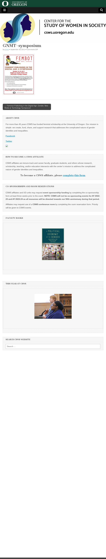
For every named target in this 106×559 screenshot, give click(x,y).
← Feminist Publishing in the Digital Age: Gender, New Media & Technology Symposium (26, 107)
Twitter (9, 141)
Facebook (10, 136)
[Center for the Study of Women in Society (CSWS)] (53, 28)
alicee (7, 49)
